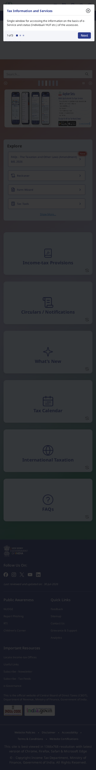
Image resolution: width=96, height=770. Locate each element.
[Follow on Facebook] (6, 574)
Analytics (56, 638)
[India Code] (13, 710)
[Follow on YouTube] (30, 574)
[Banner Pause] (83, 83)
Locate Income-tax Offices (20, 657)
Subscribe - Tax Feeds (17, 679)
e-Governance (12, 686)
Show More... (48, 214)
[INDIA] (39, 710)
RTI (6, 623)
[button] (39, 83)
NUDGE (8, 609)
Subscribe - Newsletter (18, 671)
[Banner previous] (6, 83)
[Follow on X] (22, 574)
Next (84, 35)
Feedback (57, 609)
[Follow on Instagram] (14, 574)
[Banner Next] (90, 83)
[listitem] (25, 733)
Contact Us (58, 623)
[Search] (86, 74)
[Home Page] (16, 550)
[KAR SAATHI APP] (48, 108)
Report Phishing (13, 616)
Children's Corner (15, 630)
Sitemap (56, 616)
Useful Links (11, 664)
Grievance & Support (64, 630)
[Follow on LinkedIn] (38, 574)
